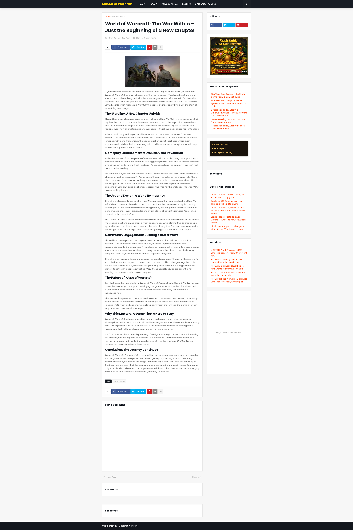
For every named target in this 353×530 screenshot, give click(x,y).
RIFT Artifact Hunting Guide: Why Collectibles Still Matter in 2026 (226, 261)
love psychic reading (222, 152)
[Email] (155, 47)
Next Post (196, 477)
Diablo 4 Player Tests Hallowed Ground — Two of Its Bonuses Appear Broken (228, 220)
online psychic (219, 148)
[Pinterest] (149, 47)
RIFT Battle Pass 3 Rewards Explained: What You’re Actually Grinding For (229, 280)
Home (108, 16)
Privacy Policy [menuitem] (170, 4)
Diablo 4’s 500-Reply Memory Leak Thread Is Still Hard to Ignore (227, 202)
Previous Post (110, 477)
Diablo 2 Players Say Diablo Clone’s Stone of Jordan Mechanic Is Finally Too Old (228, 210)
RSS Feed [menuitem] (186, 4)
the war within (118, 16)
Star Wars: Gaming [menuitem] (205, 4)
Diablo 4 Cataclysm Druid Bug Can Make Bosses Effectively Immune (227, 228)
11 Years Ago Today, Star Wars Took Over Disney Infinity (228, 127)
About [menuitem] (154, 4)
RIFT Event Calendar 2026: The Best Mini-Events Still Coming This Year (227, 267)
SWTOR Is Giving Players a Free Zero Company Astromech (228, 121)
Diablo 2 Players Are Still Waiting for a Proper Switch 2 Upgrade (228, 196)
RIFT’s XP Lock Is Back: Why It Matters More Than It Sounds (228, 274)
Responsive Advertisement (228, 332)
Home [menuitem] (142, 4)
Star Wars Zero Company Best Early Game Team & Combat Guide (228, 95)
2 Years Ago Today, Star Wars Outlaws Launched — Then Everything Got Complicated (229, 113)
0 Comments (150, 38)
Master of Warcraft (117, 4)
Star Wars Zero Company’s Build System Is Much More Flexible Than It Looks (228, 103)
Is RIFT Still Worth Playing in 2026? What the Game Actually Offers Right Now (229, 253)
